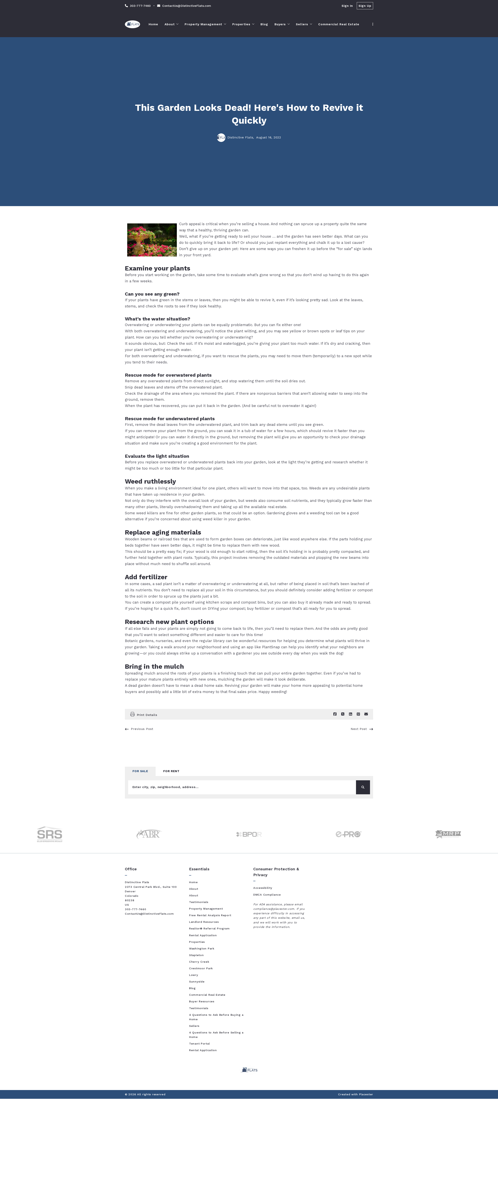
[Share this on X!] (343, 714)
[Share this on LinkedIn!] (350, 714)
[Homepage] (132, 24)
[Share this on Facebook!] (335, 714)
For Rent (171, 771)
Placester (366, 1094)
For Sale (140, 771)
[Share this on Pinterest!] (358, 714)
